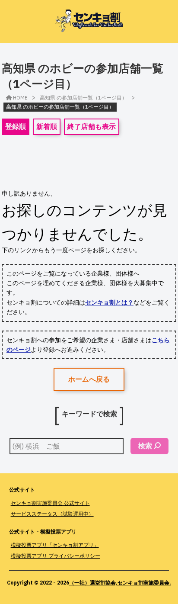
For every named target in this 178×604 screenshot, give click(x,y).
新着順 (46, 126)
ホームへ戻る (89, 379)
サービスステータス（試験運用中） (52, 514)
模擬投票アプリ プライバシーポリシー (55, 556)
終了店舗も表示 (91, 126)
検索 (145, 445)
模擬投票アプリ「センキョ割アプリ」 (55, 545)
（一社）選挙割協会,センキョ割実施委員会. (120, 582)
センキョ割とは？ (109, 302)
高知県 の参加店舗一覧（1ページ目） (83, 97)
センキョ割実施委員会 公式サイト (50, 503)
